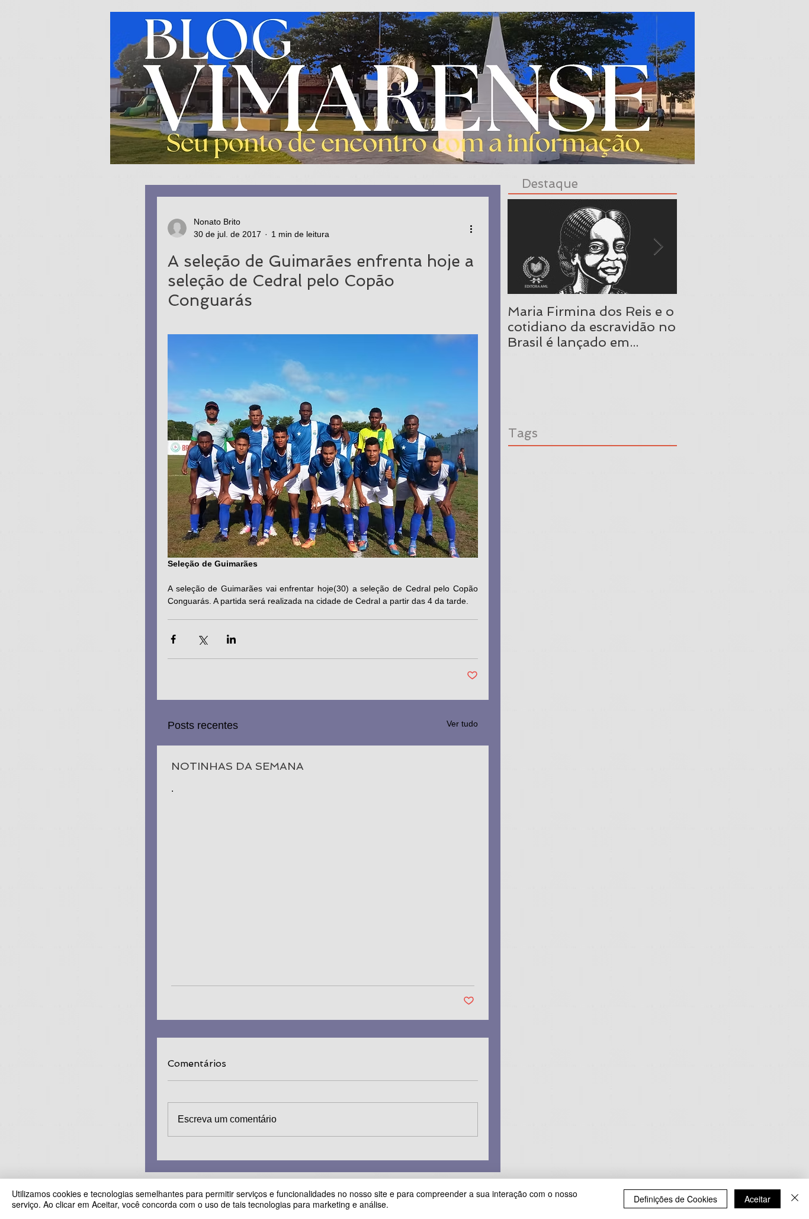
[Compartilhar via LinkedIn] (231, 639)
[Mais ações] (471, 228)
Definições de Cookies (675, 1199)
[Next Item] (658, 247)
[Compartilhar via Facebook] (173, 639)
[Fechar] (795, 1199)
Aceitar (757, 1199)
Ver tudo (462, 723)
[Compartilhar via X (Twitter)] (202, 639)
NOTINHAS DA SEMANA (237, 766)
